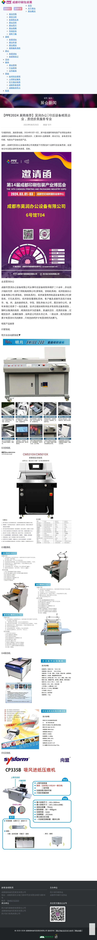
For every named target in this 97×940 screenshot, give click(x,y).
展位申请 (13, 42)
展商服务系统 (14, 48)
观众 (7, 51)
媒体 (7, 62)
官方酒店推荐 (14, 82)
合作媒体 (13, 71)
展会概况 (31, 11)
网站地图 (78, 931)
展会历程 (13, 22)
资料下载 (13, 34)
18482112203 (13, 900)
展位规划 (13, 45)
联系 (7, 90)
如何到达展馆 (14, 76)
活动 (7, 59)
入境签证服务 (14, 79)
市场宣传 (13, 31)
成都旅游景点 (14, 88)
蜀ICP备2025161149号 (64, 931)
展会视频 (13, 28)
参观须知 (13, 54)
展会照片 (13, 25)
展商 (7, 37)
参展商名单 (13, 20)
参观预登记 (13, 56)
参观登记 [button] (7, 9)
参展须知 (13, 39)
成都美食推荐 (14, 85)
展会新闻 (13, 65)
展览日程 (13, 17)
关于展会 (31, 8)
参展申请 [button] (18, 9)
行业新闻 (13, 68)
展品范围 (13, 14)
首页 (30, 5)
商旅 (7, 73)
